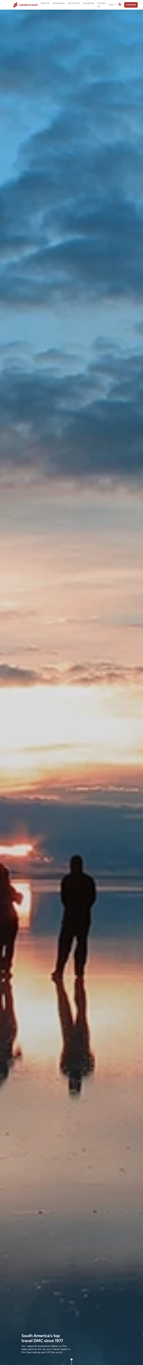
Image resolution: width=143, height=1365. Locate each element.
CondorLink (131, 5)
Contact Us (102, 4)
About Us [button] (45, 3)
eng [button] (111, 5)
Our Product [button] (74, 3)
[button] (119, 5)
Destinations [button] (59, 3)
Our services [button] (88, 3)
